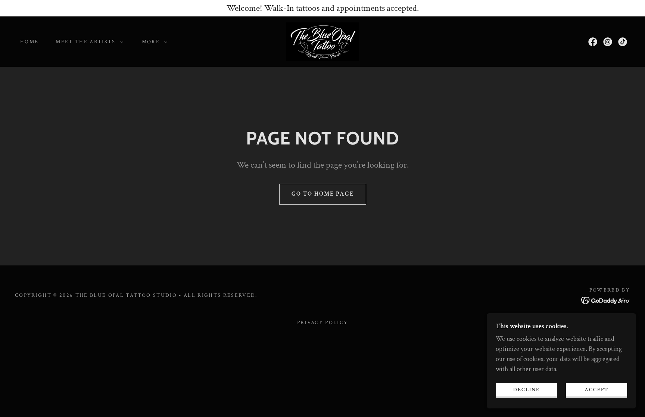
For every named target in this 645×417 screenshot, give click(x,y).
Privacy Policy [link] (322, 322)
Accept (596, 389)
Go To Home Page (323, 194)
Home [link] (29, 41)
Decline (526, 389)
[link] (322, 41)
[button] (87, 41)
